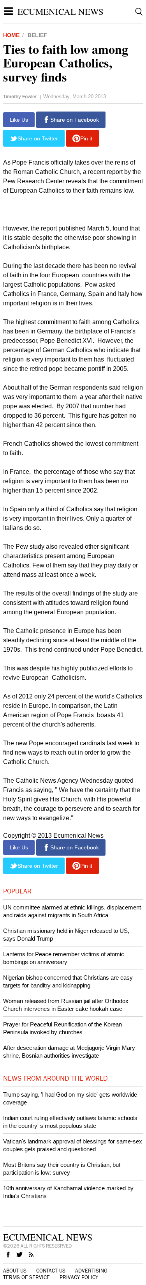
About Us (14, 1271)
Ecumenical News (61, 11)
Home (11, 35)
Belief (37, 35)
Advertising (91, 1271)
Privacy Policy (79, 1277)
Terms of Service (26, 1277)
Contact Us (50, 1271)
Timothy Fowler (20, 96)
